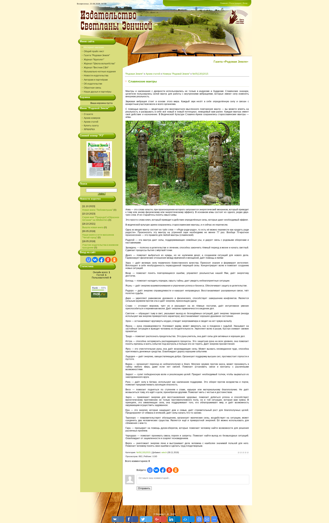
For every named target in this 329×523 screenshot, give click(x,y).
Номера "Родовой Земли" (176, 74)
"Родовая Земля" (134, 74)
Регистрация (235, 3)
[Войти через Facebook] (101, 260)
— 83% (99, 288)
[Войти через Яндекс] (108, 260)
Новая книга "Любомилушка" (97, 210)
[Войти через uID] (88, 260)
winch (164, 452)
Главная (224, 3)
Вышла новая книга (92, 227)
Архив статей (91, 121)
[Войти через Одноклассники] (114, 260)
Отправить (144, 488)
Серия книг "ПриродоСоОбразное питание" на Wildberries (100, 218)
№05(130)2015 (200, 74)
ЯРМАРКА (89, 129)
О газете (88, 114)
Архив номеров (92, 118)
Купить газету (91, 125)
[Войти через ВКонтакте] (95, 260)
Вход (245, 3)
